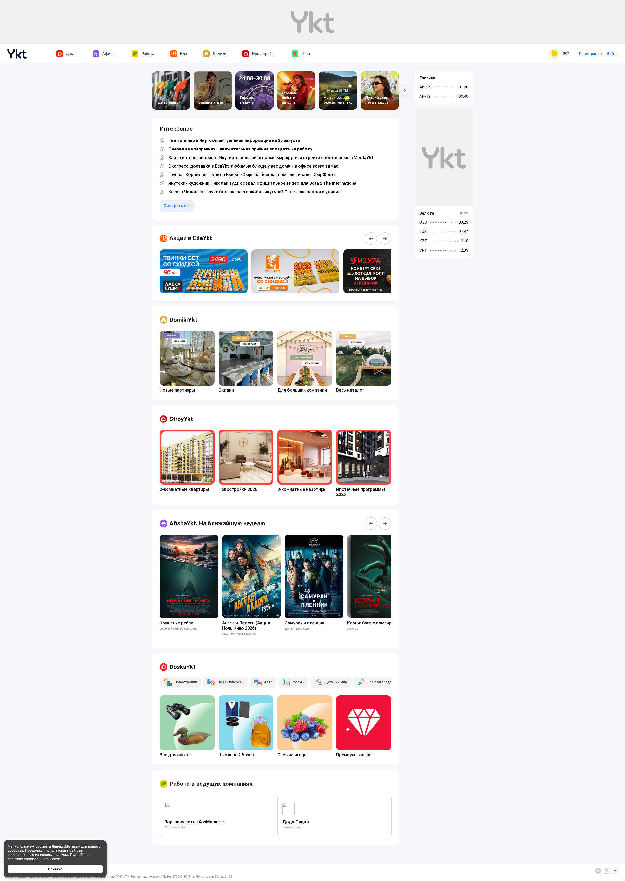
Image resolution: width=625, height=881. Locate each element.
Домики (219, 54)
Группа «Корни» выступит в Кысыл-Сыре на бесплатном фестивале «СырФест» (252, 174)
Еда (183, 54)
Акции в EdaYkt (190, 238)
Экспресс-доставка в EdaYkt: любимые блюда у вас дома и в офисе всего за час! (253, 166)
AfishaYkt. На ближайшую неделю (217, 523)
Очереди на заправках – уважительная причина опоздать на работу (240, 149)
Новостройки (264, 54)
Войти (612, 54)
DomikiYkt (183, 319)
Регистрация (590, 54)
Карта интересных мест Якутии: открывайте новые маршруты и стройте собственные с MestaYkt (270, 157)
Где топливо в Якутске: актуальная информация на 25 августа (234, 140)
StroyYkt (181, 419)
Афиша (109, 54)
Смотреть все (177, 206)
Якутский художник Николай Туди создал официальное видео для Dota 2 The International (262, 183)
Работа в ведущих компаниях (210, 783)
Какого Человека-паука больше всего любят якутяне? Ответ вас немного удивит (254, 191)
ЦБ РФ (463, 213)
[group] (204, 271)
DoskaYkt (182, 667)
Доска (71, 54)
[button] (405, 91)
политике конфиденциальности (34, 859)
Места (306, 54)
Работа (147, 54)
